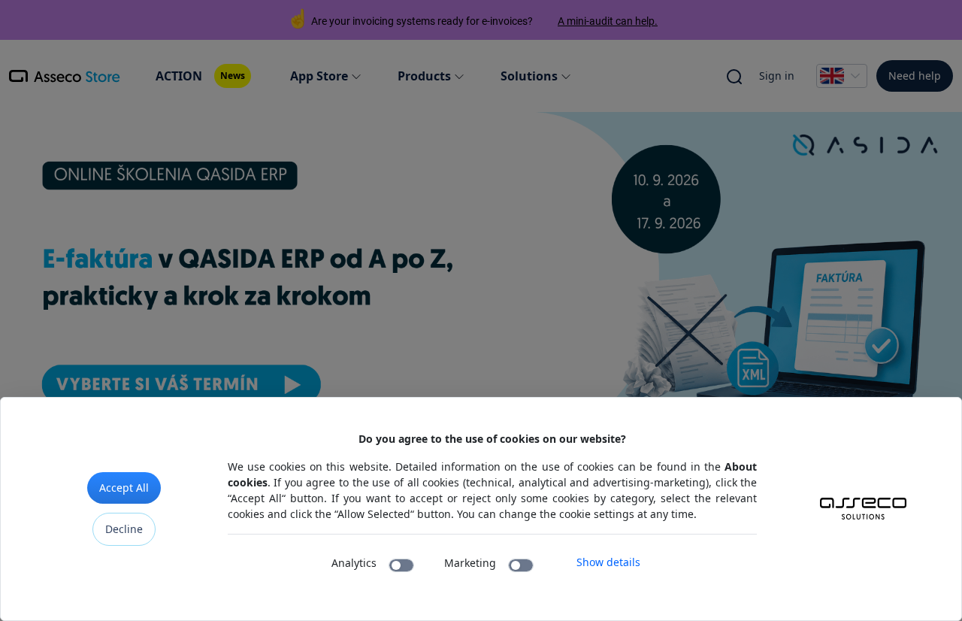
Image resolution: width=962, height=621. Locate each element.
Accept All (124, 487)
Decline (124, 529)
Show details (608, 562)
